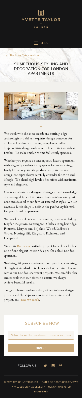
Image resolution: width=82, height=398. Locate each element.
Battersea (23, 246)
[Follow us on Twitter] (45, 366)
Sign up (41, 348)
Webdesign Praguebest (28, 386)
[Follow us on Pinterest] (60, 366)
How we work (29, 300)
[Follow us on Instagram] (53, 366)
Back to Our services (24, 55)
